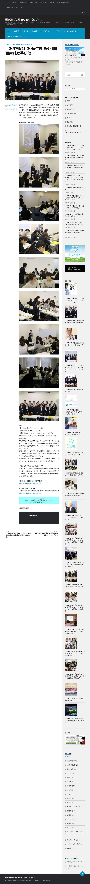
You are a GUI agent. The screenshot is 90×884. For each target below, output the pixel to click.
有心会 (69, 848)
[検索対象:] (75, 75)
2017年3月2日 (10, 105)
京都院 (18, 44)
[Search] (83, 12)
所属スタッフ (43, 2)
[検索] (82, 75)
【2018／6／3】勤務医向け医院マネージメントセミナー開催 (74, 167)
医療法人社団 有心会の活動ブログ (24, 19)
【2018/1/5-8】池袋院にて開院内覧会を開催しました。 (74, 215)
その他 (69, 781)
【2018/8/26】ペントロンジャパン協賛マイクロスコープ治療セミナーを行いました (74, 147)
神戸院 (23, 44)
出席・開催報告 (72, 765)
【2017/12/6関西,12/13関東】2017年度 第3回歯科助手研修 (74, 223)
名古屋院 (70, 811)
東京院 (69, 798)
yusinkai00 (13, 109)
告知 (68, 756)
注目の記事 (70, 786)
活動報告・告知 (32, 2)
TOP (8, 2)
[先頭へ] (82, 873)
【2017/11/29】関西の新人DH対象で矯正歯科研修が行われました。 (74, 232)
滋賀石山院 (28, 44)
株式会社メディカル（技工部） (74, 832)
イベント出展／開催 (73, 844)
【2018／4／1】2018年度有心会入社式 (74, 188)
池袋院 (69, 794)
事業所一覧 (23, 2)
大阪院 (7, 44)
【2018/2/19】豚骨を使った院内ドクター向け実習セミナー (74, 207)
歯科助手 (22, 508)
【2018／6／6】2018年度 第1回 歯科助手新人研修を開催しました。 (74, 157)
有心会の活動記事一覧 (63, 2)
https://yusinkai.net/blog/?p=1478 (30, 493)
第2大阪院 (70, 769)
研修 (27, 508)
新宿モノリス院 (72, 806)
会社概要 (14, 2)
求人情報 (52, 2)
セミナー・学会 (72, 840)
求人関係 (70, 790)
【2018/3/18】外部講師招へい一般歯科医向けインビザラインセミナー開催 (74, 198)
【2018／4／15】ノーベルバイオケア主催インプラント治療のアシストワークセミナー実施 (75, 178)
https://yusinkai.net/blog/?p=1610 (30, 483)
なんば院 (12, 44)
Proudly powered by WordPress (16, 880)
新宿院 (69, 802)
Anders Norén (45, 880)
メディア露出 (71, 773)
